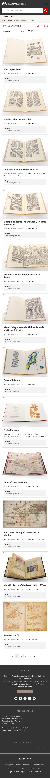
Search (19, 765)
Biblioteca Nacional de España (19, 21)
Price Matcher (38, 765)
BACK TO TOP (25, 759)
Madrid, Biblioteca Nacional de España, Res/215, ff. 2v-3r (24, 539)
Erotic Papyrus (11, 430)
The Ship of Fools (13, 69)
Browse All (27, 765)
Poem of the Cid (12, 635)
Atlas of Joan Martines (15, 482)
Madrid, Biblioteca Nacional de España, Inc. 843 (21, 73)
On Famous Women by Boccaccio (21, 169)
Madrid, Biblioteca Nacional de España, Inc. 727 (21, 281)
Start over (9, 17)
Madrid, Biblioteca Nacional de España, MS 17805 (21, 589)
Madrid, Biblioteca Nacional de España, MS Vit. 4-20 (22, 486)
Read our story (25, 691)
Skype (33, 768)
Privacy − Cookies (34, 772)
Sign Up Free (14, 772)
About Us (15, 768)
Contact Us (25, 768)
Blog (40, 768)
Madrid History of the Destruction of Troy (25, 585)
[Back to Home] (14, 4)
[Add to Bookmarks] (3, 38)
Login (22, 772)
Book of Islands (12, 380)
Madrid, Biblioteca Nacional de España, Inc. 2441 (21, 123)
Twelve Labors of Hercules (17, 119)
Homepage (9, 765)
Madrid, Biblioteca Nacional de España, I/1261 (20, 384)
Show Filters (42, 26)
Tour (8, 768)
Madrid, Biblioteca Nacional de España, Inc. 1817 (21, 334)
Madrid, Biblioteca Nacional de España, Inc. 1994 (21, 229)
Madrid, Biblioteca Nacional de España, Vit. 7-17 (21, 639)
